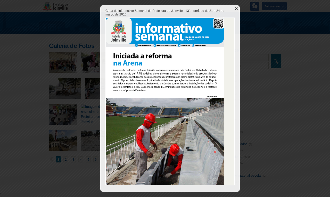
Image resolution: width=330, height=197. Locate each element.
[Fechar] (236, 8)
